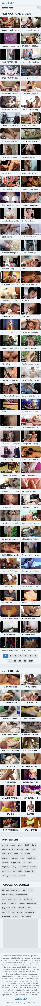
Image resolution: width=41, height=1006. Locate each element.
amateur (5, 858)
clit (24, 862)
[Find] (38, 7)
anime (19, 912)
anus (14, 875)
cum (22, 858)
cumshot (15, 858)
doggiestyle (29, 871)
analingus (6, 875)
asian (20, 845)
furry (34, 845)
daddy (27, 845)
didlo (20, 871)
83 (20, 661)
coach (15, 854)
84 (25, 661)
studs (11, 894)
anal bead (6, 871)
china (13, 845)
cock (29, 862)
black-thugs (26, 916)
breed (29, 907)
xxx (9, 854)
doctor (13, 903)
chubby (20, 849)
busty (14, 867)
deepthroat (31, 903)
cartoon (21, 907)
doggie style (15, 862)
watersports (29, 912)
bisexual (5, 890)
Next (30, 661)
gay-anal (5, 912)
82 (15, 661)
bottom (22, 875)
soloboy (16, 916)
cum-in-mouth (21, 894)
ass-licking (6, 916)
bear (27, 849)
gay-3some (28, 899)
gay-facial (6, 907)
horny (4, 894)
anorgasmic (23, 867)
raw (13, 907)
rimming (17, 899)
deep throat (25, 854)
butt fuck (33, 867)
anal (4, 854)
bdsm (4, 849)
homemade (15, 890)
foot (33, 849)
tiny (13, 912)
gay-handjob (27, 890)
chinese (5, 845)
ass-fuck (5, 903)
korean (12, 849)
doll (14, 871)
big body (5, 867)
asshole (5, 862)
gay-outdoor (7, 899)
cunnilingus (31, 858)
